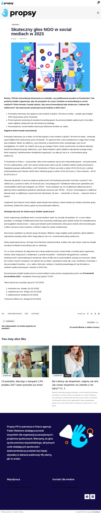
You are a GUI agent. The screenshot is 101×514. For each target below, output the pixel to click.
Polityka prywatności (6, 512)
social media (35, 313)
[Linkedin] (99, 313)
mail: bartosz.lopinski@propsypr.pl (20, 487)
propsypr (14, 38)
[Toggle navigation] (83, 12)
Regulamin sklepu (18, 512)
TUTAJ (50, 276)
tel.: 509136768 (13, 484)
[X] (91, 313)
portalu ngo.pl (26, 282)
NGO (26, 313)
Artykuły (15, 24)
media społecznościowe (15, 313)
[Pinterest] (95, 313)
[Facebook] (88, 313)
